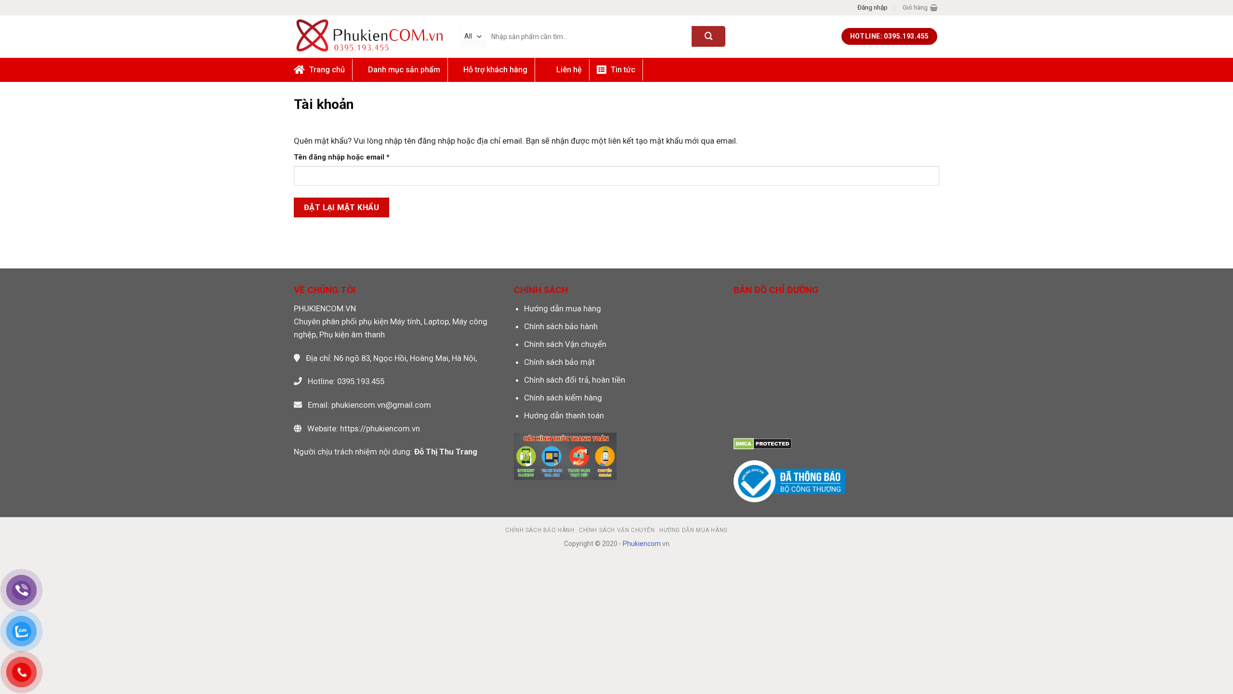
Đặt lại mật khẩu (342, 207)
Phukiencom (642, 543)
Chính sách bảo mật (559, 362)
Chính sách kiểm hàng (563, 397)
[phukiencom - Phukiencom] (369, 36)
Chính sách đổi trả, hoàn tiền (574, 380)
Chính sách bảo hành (561, 326)
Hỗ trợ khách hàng (495, 69)
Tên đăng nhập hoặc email (350, 157)
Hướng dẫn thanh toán (564, 415)
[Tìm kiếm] (708, 36)
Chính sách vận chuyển (617, 530)
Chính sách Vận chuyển (565, 344)
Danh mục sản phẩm (404, 69)
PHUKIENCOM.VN (325, 308)
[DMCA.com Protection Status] (763, 443)
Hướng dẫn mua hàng (562, 308)
